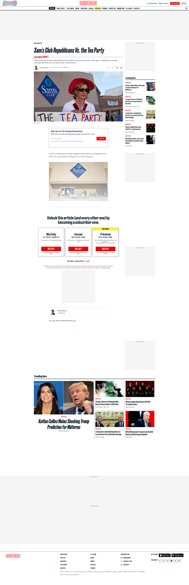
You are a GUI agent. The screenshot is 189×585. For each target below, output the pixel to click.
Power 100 (112, 8)
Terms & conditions (124, 571)
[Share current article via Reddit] (121, 67)
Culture (93, 565)
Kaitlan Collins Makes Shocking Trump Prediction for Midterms (63, 424)
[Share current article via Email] (117, 67)
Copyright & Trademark (138, 571)
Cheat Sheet (61, 8)
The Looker (70, 8)
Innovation (120, 8)
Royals (91, 8)
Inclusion (114, 571)
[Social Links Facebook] (159, 561)
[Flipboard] (179, 561)
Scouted (137, 8)
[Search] (186, 8)
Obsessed (84, 8)
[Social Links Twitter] (163, 561)
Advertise (81, 571)
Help (86, 571)
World (92, 561)
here (74, 320)
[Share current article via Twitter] (112, 67)
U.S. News (129, 8)
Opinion (104, 8)
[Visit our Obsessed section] (16, 3)
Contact (67, 571)
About (62, 571)
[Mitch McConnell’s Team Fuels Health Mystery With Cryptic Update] (150, 143)
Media (77, 8)
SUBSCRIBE (175, 3)
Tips (72, 571)
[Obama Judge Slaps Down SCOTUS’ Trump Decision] (150, 132)
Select (51, 249)
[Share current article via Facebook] (108, 67)
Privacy (90, 571)
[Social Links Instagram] (167, 561)
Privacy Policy (80, 141)
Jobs (75, 571)
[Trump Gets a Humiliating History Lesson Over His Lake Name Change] (150, 118)
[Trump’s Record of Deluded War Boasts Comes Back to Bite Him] (150, 104)
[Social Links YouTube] (171, 561)
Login (87, 261)
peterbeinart (62, 313)
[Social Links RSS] (175, 561)
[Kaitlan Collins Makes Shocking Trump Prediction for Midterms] (150, 90)
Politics (98, 8)
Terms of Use (72, 141)
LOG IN (183, 3)
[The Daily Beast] (88, 3)
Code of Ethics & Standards (102, 571)
